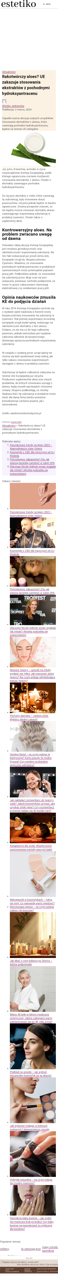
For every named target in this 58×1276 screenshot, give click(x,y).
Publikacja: (16, 109)
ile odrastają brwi (31, 1248)
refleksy (4, 1248)
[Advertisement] (29, 39)
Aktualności (9, 71)
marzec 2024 (16, 422)
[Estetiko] (18, 4)
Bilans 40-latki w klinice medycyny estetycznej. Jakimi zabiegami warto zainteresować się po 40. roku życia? (31, 1018)
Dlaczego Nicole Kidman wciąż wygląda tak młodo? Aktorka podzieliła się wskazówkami (33, 470)
